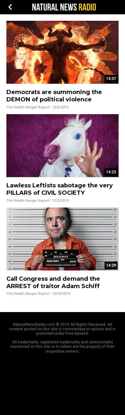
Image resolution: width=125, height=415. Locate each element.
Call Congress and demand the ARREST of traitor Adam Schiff (53, 282)
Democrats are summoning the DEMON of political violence (54, 96)
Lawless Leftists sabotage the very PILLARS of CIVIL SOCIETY (59, 189)
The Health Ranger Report (27, 107)
